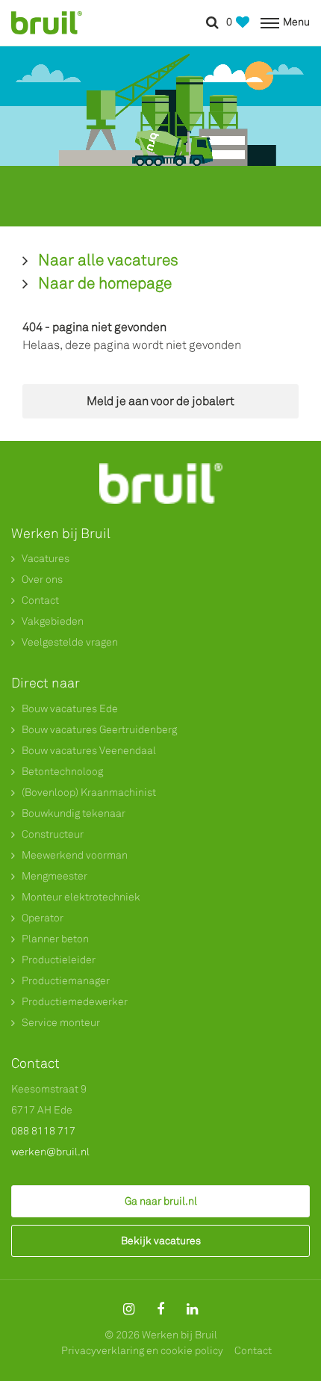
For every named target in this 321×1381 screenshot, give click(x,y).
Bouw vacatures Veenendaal (89, 750)
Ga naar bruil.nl (161, 1201)
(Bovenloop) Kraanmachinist (89, 792)
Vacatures (45, 558)
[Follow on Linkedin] (192, 1309)
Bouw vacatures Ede (70, 708)
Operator (42, 918)
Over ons (42, 579)
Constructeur (53, 834)
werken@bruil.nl (50, 1152)
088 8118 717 (43, 1131)
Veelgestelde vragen (70, 642)
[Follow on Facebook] (160, 1309)
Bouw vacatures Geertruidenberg (99, 729)
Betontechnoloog (62, 771)
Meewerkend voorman (75, 855)
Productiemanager (66, 980)
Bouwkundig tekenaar (73, 813)
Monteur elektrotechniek (81, 897)
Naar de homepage (105, 283)
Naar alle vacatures (108, 260)
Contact (40, 600)
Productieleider (59, 960)
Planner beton (55, 939)
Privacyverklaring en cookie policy (142, 1350)
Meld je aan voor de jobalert (160, 401)
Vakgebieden (53, 621)
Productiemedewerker (75, 1001)
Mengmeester (54, 876)
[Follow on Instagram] (128, 1309)
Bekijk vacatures (161, 1241)
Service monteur (61, 1022)
